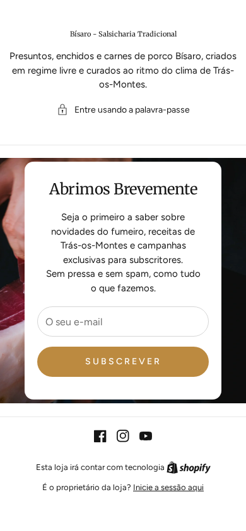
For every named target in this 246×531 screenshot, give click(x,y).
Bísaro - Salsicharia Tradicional (123, 34)
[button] (123, 109)
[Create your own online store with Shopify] (189, 467)
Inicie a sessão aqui (168, 487)
